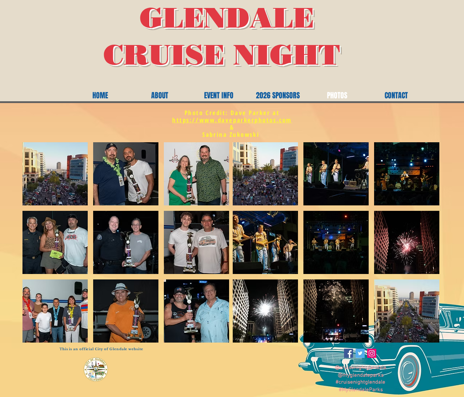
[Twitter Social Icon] (360, 353)
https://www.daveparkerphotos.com (232, 120)
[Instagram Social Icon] (371, 353)
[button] (55, 173)
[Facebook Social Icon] (348, 353)
